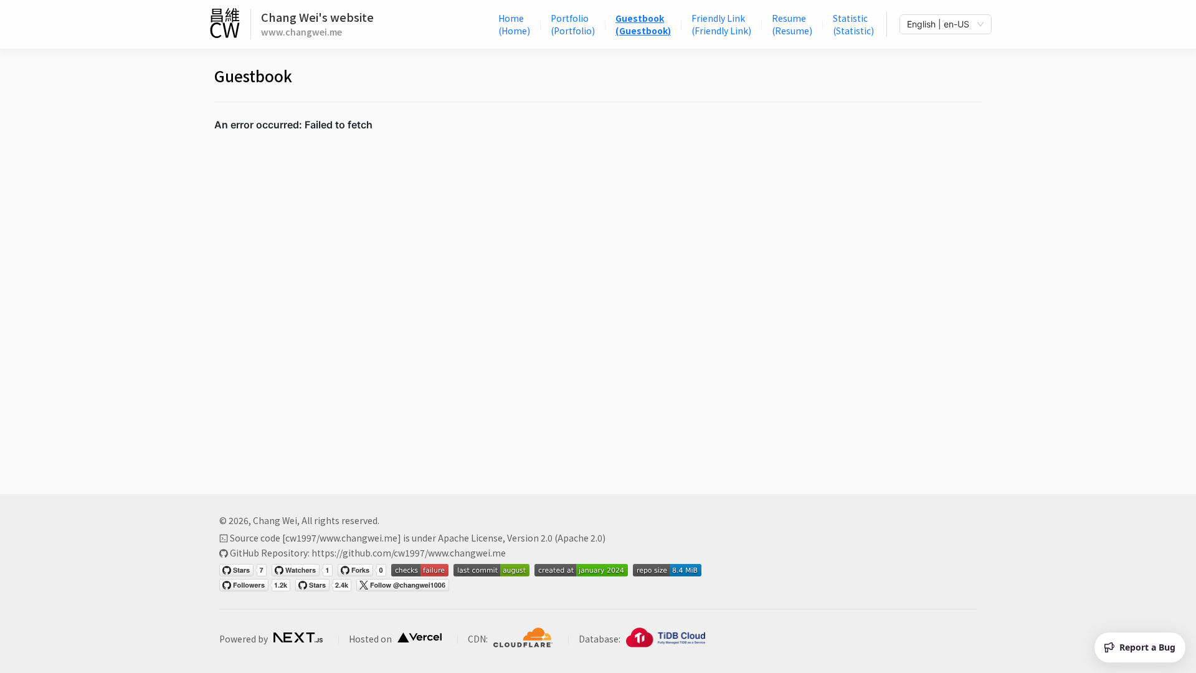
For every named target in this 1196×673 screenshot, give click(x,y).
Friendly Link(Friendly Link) (721, 24)
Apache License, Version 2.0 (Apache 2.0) (521, 538)
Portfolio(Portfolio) (573, 24)
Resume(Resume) (792, 24)
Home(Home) (514, 24)
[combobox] (940, 24)
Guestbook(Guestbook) (643, 24)
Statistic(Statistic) (853, 24)
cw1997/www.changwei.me (341, 538)
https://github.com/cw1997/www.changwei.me (408, 553)
